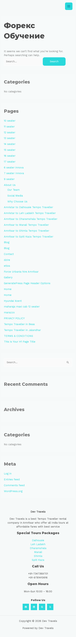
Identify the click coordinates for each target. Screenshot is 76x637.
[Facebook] (26, 607)
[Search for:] (23, 61)
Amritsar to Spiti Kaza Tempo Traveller (28, 236)
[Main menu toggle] (68, 6)
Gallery (8, 277)
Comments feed (14, 485)
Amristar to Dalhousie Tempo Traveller (28, 207)
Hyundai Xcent (13, 300)
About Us (10, 185)
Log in (7, 473)
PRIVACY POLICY (14, 318)
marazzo (9, 312)
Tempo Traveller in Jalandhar (22, 330)
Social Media (15, 195)
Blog (6, 242)
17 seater (9, 161)
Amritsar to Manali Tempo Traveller (26, 224)
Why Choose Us (17, 201)
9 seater (9, 179)
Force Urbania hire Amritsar (21, 271)
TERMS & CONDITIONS (18, 336)
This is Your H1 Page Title (19, 341)
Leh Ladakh (38, 544)
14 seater (9, 144)
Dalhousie (38, 540)
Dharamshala (38, 548)
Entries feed (12, 479)
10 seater (9, 120)
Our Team (13, 189)
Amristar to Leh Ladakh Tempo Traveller (30, 213)
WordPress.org (13, 491)
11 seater (9, 126)
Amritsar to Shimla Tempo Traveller (26, 230)
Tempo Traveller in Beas (19, 324)
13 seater (9, 138)
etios (7, 265)
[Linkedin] (34, 607)
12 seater (9, 132)
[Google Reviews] (42, 607)
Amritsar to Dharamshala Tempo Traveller (30, 219)
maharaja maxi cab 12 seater (22, 306)
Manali (38, 552)
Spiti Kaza (38, 560)
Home (7, 289)
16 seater (9, 155)
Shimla (38, 556)
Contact (9, 254)
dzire (7, 260)
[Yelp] (50, 607)
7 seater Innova (14, 173)
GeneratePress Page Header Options (27, 283)
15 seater (9, 150)
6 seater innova (14, 167)
